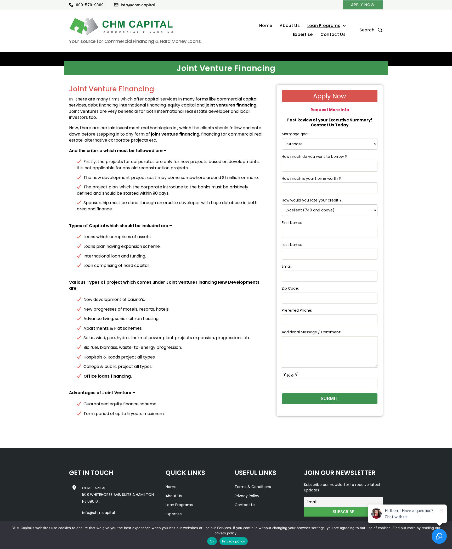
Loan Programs (323, 26)
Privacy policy (233, 541)
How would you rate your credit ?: (312, 200)
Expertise (303, 34)
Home (265, 26)
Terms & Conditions (253, 486)
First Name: (292, 222)
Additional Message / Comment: (311, 332)
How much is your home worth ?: (312, 178)
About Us (290, 26)
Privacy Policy (247, 495)
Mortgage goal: (295, 134)
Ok (212, 541)
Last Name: (292, 244)
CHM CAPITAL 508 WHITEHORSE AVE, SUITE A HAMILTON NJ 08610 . (118, 494)
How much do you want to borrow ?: (315, 156)
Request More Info (329, 110)
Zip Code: (290, 288)
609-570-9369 (90, 5)
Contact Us (333, 34)
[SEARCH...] (379, 31)
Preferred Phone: (297, 310)
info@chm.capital (138, 5)
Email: (287, 266)
